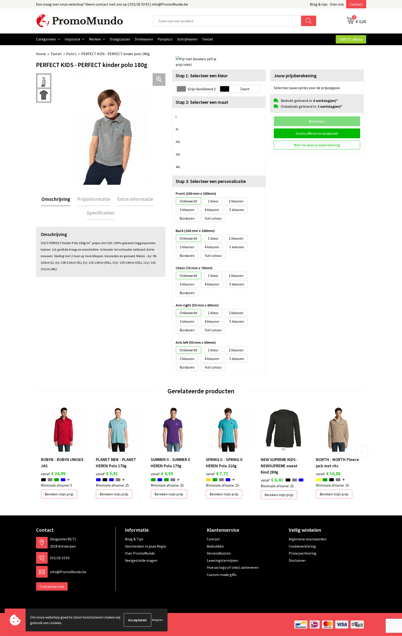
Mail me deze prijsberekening (317, 145)
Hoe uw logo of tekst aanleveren (232, 567)
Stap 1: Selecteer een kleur (202, 75)
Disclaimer (297, 560)
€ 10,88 (328, 473)
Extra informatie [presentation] (135, 199)
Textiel (56, 53)
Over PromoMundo (140, 553)
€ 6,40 (272, 480)
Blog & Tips (134, 539)
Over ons (337, 4)
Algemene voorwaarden (307, 539)
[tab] (55, 199)
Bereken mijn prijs (59, 494)
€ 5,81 (107, 473)
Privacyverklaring (302, 553)
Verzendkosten (219, 553)
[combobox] (227, 21)
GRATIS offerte (351, 39)
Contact (356, 4)
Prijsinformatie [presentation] (93, 199)
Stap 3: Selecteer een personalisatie (211, 181)
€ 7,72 (217, 473)
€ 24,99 (53, 473)
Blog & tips (319, 4)
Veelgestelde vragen (141, 560)
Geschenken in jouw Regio (145, 546)
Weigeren (157, 620)
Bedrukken (215, 546)
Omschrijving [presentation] (55, 199)
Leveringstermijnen (222, 560)
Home (41, 53)
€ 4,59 (162, 473)
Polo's (71, 53)
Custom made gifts (222, 574)
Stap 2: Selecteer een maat (202, 102)
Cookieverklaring (302, 546)
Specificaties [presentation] (100, 212)
